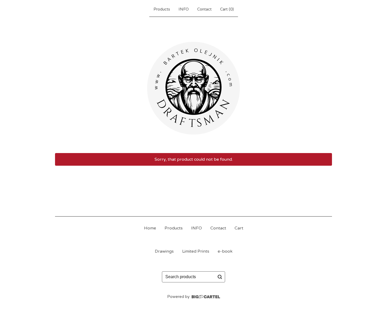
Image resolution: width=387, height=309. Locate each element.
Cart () (227, 9)
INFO (183, 9)
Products (161, 9)
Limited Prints (195, 251)
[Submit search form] (220, 277)
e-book (225, 251)
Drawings (164, 251)
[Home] (193, 83)
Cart (239, 228)
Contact (204, 9)
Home (150, 228)
